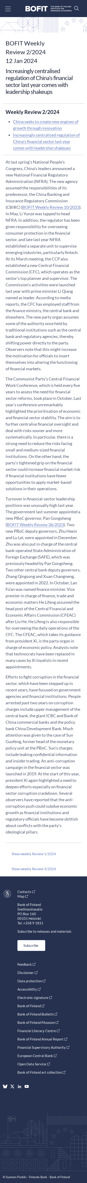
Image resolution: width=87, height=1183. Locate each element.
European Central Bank (35, 1056)
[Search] (75, 8)
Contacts (24, 892)
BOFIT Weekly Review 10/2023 (50, 207)
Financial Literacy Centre (36, 1031)
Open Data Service (31, 1064)
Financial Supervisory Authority (41, 1047)
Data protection (29, 981)
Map (20, 896)
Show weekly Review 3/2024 (34, 869)
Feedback (24, 964)
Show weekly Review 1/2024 (34, 854)
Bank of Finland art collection (39, 1072)
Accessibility (27, 989)
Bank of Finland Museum (36, 1022)
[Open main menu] (12, 8)
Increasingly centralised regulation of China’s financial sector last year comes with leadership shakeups (46, 141)
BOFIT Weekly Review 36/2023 (35, 524)
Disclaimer (25, 973)
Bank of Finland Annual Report (40, 1039)
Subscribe (30, 945)
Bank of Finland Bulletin (35, 1014)
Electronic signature (32, 997)
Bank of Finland (29, 1006)
